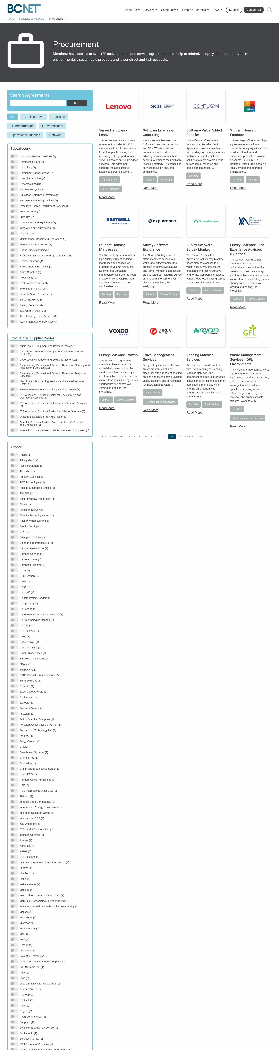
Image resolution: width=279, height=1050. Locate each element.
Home (10, 19)
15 (173, 436)
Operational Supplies (25, 135)
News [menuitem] (216, 9)
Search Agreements (30, 95)
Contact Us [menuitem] (253, 9)
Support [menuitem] (234, 9)
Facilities (59, 117)
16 (180, 436)
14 (165, 436)
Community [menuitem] (168, 9)
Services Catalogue (31, 19)
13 (159, 436)
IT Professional (52, 126)
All (12, 117)
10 (141, 436)
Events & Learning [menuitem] (194, 9)
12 (153, 436)
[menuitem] (27, 8)
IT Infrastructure (22, 126)
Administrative (33, 117)
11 (147, 436)
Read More (107, 197)
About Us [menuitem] (131, 9)
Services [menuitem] (148, 9)
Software (55, 135)
